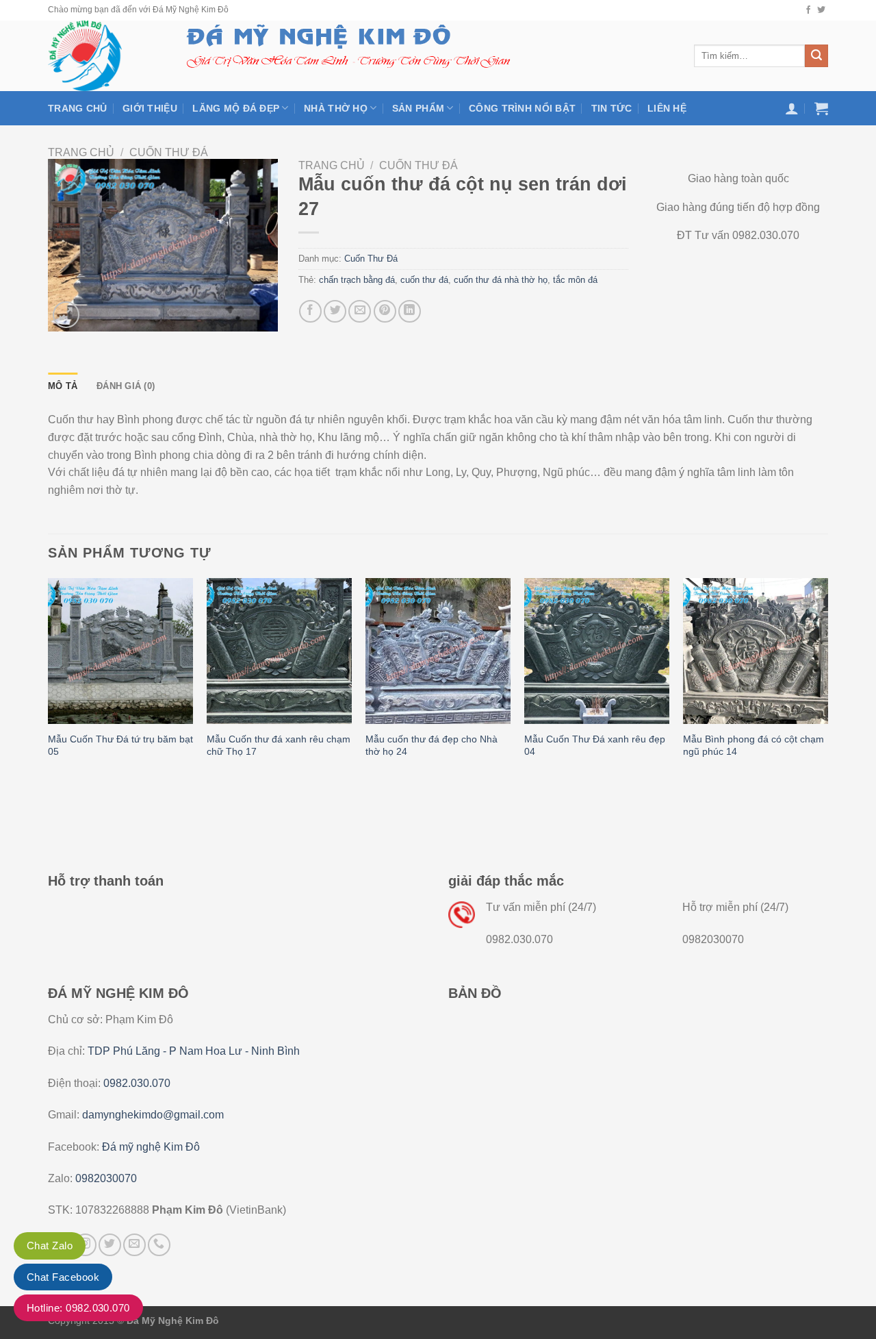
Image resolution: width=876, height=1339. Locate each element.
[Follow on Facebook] (808, 10)
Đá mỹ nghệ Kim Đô (151, 1147)
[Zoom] (66, 314)
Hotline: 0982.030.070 (78, 1308)
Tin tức (611, 108)
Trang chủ (77, 108)
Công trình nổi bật (522, 108)
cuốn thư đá (424, 280)
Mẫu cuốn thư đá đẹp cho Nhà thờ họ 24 (431, 746)
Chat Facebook (63, 1277)
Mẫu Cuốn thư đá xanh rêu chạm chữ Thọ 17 (278, 746)
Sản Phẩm (418, 108)
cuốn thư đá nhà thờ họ (501, 280)
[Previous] (48, 681)
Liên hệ (666, 108)
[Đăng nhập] (792, 108)
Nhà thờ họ (336, 108)
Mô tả (62, 386)
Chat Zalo (50, 1245)
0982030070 (106, 1178)
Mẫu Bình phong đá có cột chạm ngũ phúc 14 (753, 746)
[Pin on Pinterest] (385, 311)
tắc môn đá (575, 280)
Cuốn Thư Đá (168, 152)
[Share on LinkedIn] (409, 311)
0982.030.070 (136, 1083)
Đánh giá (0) (125, 386)
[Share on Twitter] (335, 311)
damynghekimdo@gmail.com (153, 1115)
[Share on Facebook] (310, 311)
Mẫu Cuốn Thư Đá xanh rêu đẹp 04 (594, 746)
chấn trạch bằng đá (357, 280)
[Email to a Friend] (359, 311)
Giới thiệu (150, 108)
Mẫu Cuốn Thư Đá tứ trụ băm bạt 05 (120, 746)
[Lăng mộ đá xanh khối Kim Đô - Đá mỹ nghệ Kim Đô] (101, 56)
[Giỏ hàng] (821, 108)
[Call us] (159, 1245)
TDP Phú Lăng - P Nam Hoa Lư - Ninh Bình (194, 1051)
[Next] (827, 681)
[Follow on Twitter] (821, 10)
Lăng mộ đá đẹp (235, 108)
